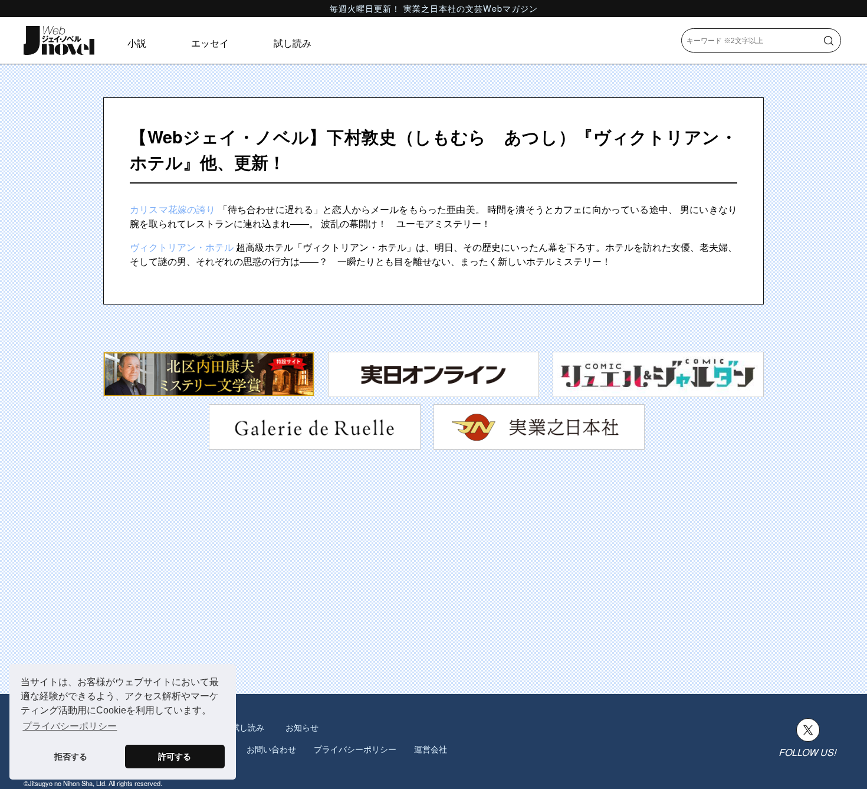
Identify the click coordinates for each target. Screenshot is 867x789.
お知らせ (301, 727)
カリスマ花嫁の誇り (172, 209)
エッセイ (210, 43)
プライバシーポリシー (355, 748)
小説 (136, 43)
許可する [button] (174, 756)
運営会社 (430, 748)
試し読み (292, 43)
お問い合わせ (271, 748)
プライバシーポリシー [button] (69, 726)
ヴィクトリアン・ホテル (182, 247)
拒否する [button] (70, 756)
